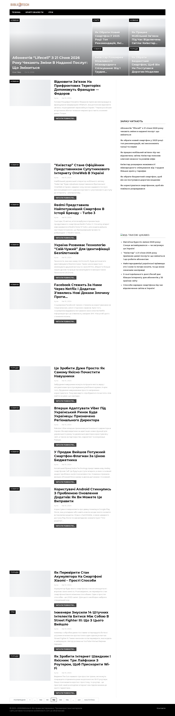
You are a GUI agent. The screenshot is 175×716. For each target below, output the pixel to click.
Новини (15, 20)
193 (60, 700)
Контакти (161, 708)
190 (40, 700)
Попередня (19, 700)
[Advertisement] (61, 143)
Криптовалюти (34, 12)
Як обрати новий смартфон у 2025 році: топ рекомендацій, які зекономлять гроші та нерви (141, 143)
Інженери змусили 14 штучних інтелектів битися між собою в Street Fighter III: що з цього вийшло (81, 618)
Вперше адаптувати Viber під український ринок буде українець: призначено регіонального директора (80, 414)
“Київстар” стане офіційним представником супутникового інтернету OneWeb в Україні (82, 169)
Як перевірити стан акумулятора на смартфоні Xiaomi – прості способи (78, 576)
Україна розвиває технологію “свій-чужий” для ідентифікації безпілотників (82, 249)
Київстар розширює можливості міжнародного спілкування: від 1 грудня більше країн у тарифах (142, 167)
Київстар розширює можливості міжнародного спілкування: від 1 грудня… (109, 64)
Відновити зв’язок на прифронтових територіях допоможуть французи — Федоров (77, 88)
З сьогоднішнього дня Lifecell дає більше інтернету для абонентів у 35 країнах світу (143, 277)
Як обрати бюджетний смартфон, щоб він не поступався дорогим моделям (146, 64)
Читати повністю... (65, 118)
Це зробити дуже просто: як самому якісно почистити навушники (79, 372)
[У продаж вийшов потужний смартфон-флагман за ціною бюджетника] (30, 463)
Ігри (51, 12)
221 (79, 700)
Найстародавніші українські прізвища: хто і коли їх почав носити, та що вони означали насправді (144, 266)
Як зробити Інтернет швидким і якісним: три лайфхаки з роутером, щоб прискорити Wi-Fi (82, 662)
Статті (96, 20)
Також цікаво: (139, 235)
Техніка (16, 12)
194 (67, 700)
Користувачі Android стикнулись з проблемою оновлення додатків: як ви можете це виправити (82, 495)
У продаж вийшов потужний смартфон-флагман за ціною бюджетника (79, 456)
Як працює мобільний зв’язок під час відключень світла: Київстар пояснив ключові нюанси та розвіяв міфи (140, 155)
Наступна (89, 700)
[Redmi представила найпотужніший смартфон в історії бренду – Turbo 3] (30, 216)
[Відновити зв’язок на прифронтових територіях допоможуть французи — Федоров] (30, 93)
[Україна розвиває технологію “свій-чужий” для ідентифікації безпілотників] (30, 256)
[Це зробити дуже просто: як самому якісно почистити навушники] (30, 379)
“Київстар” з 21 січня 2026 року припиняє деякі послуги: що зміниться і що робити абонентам (144, 256)
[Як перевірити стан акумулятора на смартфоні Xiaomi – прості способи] (30, 584)
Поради (134, 49)
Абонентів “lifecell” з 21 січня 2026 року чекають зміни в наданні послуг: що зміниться (50, 62)
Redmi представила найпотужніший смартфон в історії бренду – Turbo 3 (79, 209)
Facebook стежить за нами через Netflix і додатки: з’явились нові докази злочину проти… (81, 291)
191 (47, 700)
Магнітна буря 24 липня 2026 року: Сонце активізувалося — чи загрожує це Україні (143, 245)
